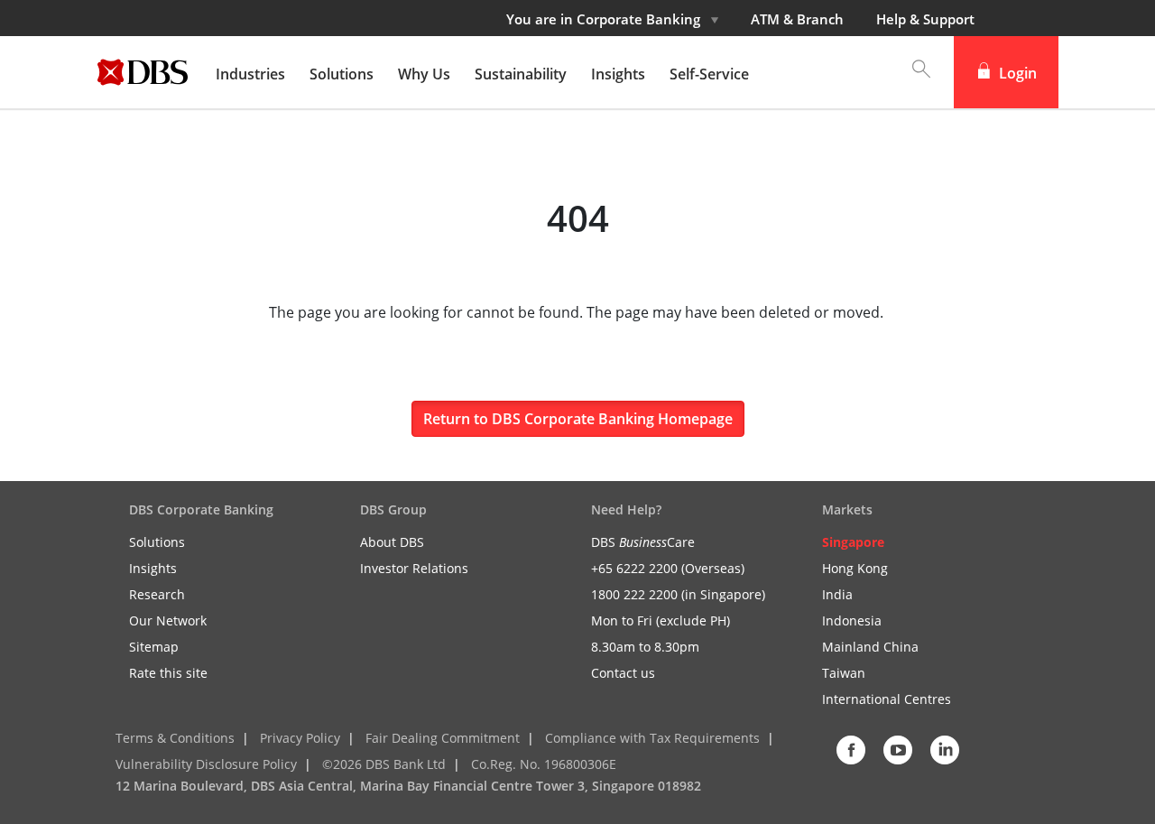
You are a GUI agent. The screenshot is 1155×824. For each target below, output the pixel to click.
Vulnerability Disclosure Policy (206, 764)
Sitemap (154, 646)
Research (157, 594)
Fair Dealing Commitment (442, 737)
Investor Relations (414, 568)
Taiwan (843, 672)
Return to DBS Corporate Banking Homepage (578, 419)
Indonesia (852, 620)
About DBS (392, 542)
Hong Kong (855, 568)
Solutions (157, 542)
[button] (912, 72)
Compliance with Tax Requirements (652, 737)
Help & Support (925, 19)
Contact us (623, 672)
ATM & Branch (797, 19)
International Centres (886, 699)
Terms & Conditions (175, 737)
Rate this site (168, 672)
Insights (153, 568)
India (837, 594)
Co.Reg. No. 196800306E (543, 764)
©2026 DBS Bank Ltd (384, 764)
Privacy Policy (300, 737)
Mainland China (870, 646)
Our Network (168, 620)
